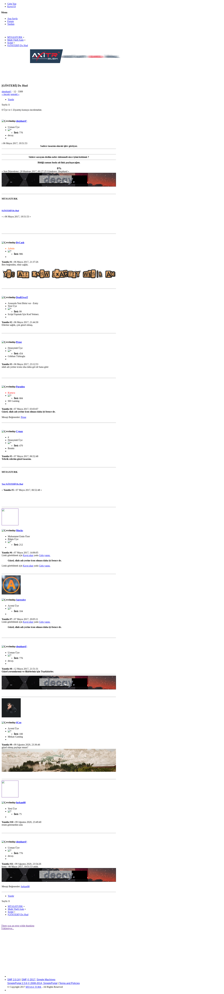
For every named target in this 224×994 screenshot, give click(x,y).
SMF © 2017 (28, 979)
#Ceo (18, 722)
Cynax (19, 431)
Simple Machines (46, 979)
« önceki (6, 94)
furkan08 (21, 802)
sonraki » (15, 94)
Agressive (21, 599)
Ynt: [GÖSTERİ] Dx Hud (12, 484)
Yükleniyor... (7, 928)
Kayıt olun (28, 555)
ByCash (20, 242)
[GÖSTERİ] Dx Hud (10, 210)
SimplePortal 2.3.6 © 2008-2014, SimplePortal (32, 983)
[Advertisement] (85, 70)
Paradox (20, 386)
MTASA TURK (33, 987)
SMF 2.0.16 (13, 979)
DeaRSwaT (22, 297)
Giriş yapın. (44, 555)
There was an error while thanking (17, 925)
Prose (19, 342)
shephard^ (7, 91)
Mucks (19, 530)
